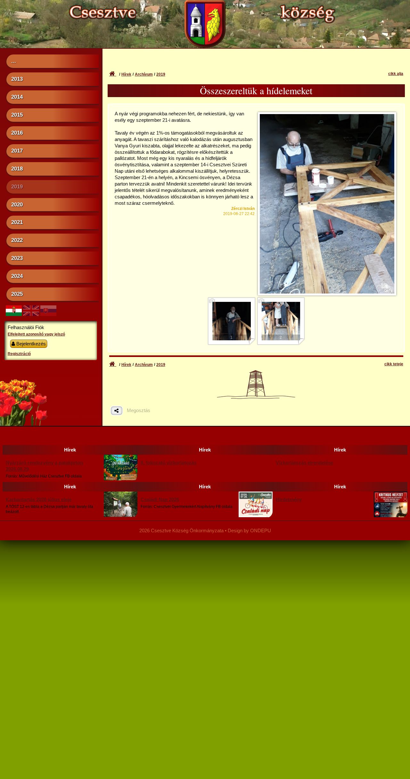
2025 (17, 294)
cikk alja (395, 73)
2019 (17, 186)
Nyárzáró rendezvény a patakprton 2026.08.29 (44, 466)
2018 (17, 168)
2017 (17, 150)
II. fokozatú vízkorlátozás (168, 462)
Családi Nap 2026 (160, 499)
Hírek (126, 74)
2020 (17, 204)
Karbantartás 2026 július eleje (38, 499)
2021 (17, 222)
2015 (17, 115)
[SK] (48, 314)
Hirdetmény (289, 499)
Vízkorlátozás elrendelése (304, 462)
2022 (17, 240)
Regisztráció (19, 354)
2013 (17, 79)
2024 (17, 276)
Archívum (144, 74)
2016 (17, 133)
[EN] (31, 314)
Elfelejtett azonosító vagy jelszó (36, 334)
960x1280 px (327, 123)
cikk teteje (393, 364)
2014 (17, 97)
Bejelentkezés (30, 343)
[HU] (14, 314)
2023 (17, 258)
